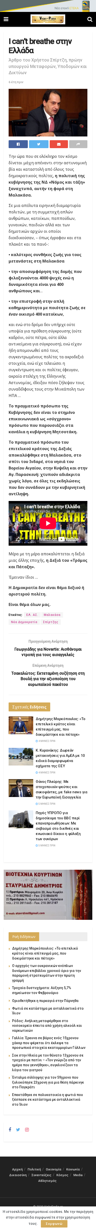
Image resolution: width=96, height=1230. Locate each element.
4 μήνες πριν (46, 741)
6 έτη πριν (16, 82)
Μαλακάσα (52, 615)
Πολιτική (34, 1169)
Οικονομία (53, 1169)
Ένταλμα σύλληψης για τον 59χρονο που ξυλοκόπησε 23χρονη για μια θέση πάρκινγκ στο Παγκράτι (48, 1082)
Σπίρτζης (50, 622)
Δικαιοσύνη (18, 1175)
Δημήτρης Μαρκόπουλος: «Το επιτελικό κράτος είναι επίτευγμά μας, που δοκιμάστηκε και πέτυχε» (45, 953)
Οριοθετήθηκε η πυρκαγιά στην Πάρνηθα (45, 1001)
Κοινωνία (73, 1169)
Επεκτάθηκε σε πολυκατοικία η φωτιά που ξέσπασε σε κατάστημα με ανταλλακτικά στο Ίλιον (47, 1099)
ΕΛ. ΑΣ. (32, 615)
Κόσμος (62, 1175)
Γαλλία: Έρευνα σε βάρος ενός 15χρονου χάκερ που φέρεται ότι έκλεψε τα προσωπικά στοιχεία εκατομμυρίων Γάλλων (48, 1043)
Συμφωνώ (54, 1224)
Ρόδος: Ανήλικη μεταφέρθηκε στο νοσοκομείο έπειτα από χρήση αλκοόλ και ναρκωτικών (47, 1025)
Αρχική (17, 1169)
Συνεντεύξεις (41, 1175)
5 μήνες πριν (46, 803)
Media (77, 1175)
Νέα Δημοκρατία (24, 622)
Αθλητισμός (47, 1181)
